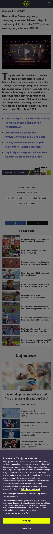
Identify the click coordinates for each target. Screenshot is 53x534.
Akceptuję (26, 520)
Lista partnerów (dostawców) (16, 513)
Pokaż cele (26, 528)
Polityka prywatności (30, 489)
